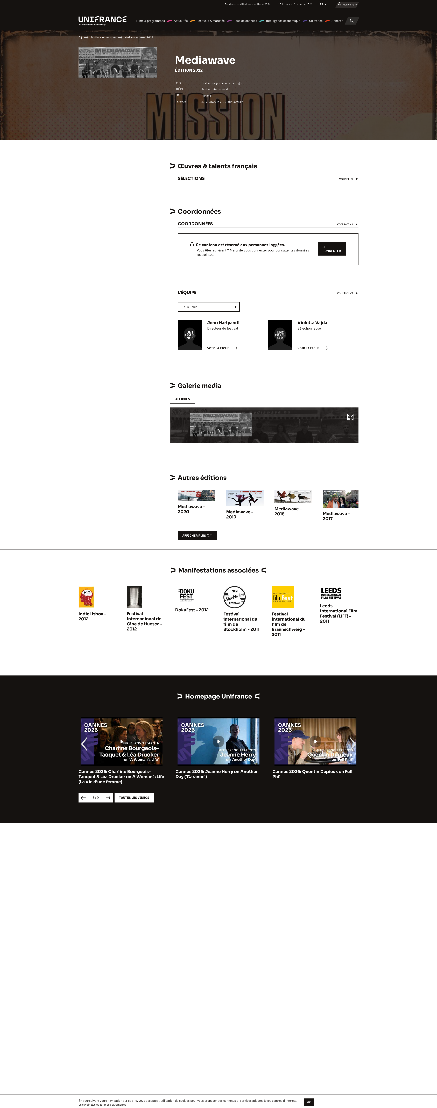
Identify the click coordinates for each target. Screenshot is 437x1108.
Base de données (245, 21)
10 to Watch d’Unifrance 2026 (295, 4)
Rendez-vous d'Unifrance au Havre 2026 (248, 4)
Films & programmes (150, 21)
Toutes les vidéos (134, 798)
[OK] (309, 1102)
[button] (350, 418)
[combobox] (209, 307)
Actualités (181, 21)
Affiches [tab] (182, 399)
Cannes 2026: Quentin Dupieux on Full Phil (215, 774)
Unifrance (316, 21)
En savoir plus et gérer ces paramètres (102, 1104)
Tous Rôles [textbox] (189, 307)
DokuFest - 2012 (192, 610)
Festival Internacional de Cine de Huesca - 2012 (144, 621)
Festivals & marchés (211, 21)
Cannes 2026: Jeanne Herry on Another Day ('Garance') (120, 774)
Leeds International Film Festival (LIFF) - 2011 (338, 613)
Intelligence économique (283, 21)
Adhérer (337, 21)
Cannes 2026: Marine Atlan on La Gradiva (315, 771)
